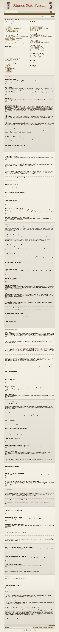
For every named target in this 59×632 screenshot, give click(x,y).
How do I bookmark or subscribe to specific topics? (38, 55)
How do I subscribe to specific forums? (36, 56)
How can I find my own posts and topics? (37, 50)
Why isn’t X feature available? (35, 67)
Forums (10, 12)
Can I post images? (8, 67)
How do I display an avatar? (9, 41)
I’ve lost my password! (8, 29)
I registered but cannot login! (9, 26)
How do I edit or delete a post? (10, 48)
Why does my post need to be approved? (11, 59)
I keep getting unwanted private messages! (37, 35)
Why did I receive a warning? (9, 56)
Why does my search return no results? (36, 47)
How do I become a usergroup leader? (36, 27)
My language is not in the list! (10, 39)
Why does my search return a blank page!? (37, 48)
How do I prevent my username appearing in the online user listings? (16, 36)
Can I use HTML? (8, 65)
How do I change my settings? (10, 35)
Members (15, 12)
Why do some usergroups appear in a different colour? (39, 28)
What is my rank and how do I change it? (11, 42)
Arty (26, 630)
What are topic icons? (8, 72)
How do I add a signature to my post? (11, 49)
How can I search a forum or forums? (36, 46)
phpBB (10, 188)
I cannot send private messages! (35, 34)
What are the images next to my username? (12, 40)
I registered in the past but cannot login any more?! (13, 28)
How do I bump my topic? (9, 60)
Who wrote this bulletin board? (35, 66)
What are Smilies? (8, 66)
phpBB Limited (32, 595)
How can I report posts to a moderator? (11, 57)
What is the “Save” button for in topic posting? (12, 58)
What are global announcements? (10, 68)
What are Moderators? (33, 24)
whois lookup (25, 610)
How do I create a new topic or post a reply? (12, 47)
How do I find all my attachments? (35, 62)
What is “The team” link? (34, 30)
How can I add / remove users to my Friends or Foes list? (39, 42)
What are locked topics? (9, 71)
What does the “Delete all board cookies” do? (12, 31)
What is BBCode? (8, 64)
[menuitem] (51, 12)
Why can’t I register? (8, 25)
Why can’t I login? (8, 27)
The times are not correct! (9, 37)
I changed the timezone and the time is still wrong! (13, 38)
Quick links (6, 12)
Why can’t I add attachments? (10, 55)
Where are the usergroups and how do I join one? (38, 26)
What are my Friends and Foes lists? (36, 41)
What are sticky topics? (9, 70)
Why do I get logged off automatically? (11, 30)
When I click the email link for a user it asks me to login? (14, 43)
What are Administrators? (34, 23)
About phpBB (28, 596)
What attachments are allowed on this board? (37, 61)
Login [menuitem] (53, 12)
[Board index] (29, 6)
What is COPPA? (8, 24)
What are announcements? (9, 69)
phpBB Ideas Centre (50, 602)
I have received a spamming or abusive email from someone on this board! (41, 37)
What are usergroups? (33, 25)
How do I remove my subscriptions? (36, 57)
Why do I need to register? (9, 23)
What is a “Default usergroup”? (35, 29)
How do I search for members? (35, 49)
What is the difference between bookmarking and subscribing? (40, 54)
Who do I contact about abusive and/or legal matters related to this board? (41, 69)
